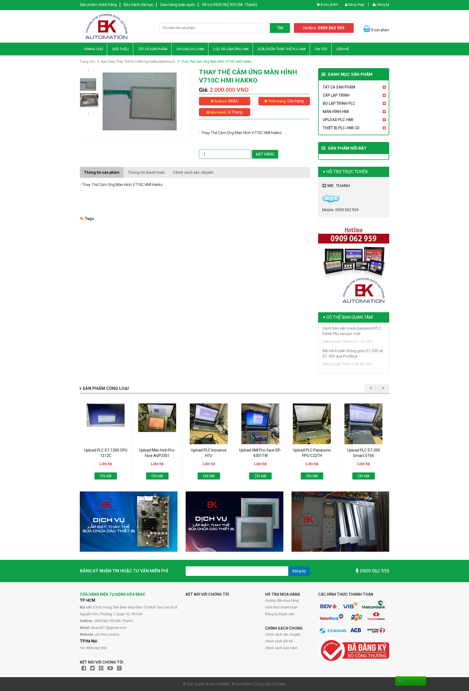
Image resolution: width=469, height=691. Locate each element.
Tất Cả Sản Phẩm (152, 49)
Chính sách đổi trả (279, 641)
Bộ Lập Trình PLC (339, 103)
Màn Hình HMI (336, 111)
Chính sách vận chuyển (282, 634)
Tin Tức (321, 49)
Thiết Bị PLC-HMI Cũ (341, 128)
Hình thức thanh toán (281, 607)
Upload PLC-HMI (190, 49)
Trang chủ (93, 49)
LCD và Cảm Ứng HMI (231, 49)
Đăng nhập (355, 5)
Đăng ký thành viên (279, 614)
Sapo (281, 684)
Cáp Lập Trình (336, 95)
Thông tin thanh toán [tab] (146, 172)
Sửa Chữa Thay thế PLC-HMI (282, 49)
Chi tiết (106, 476)
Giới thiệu (120, 49)
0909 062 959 (374, 571)
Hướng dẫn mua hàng (282, 600)
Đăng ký (382, 5)
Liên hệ (343, 49)
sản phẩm (329, 5)
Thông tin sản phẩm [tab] (101, 172)
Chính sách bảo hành (281, 648)
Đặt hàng (265, 154)
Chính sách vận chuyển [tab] (193, 172)
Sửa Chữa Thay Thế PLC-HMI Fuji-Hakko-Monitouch (138, 62)
